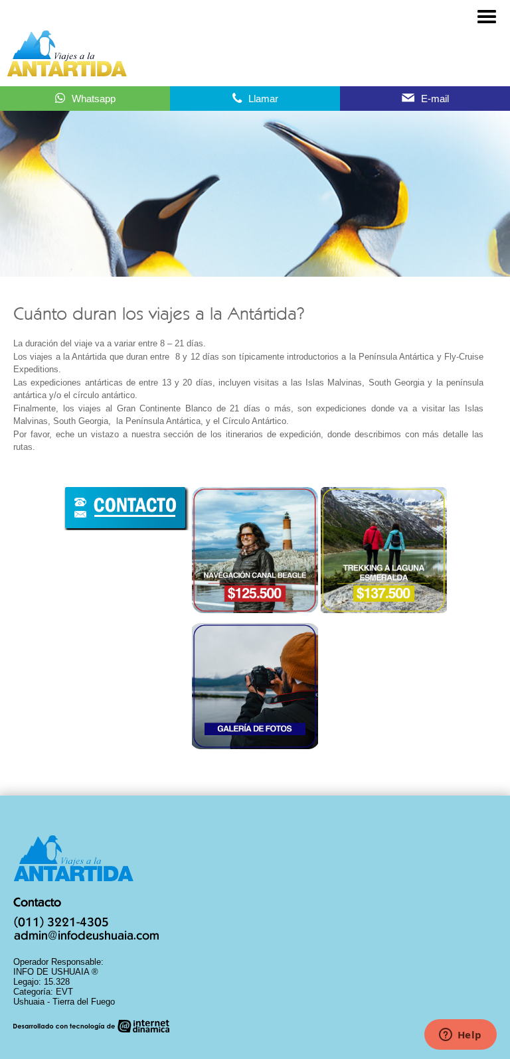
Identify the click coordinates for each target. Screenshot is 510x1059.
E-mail (435, 98)
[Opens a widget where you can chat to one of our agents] (460, 1035)
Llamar (263, 98)
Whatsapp (94, 98)
